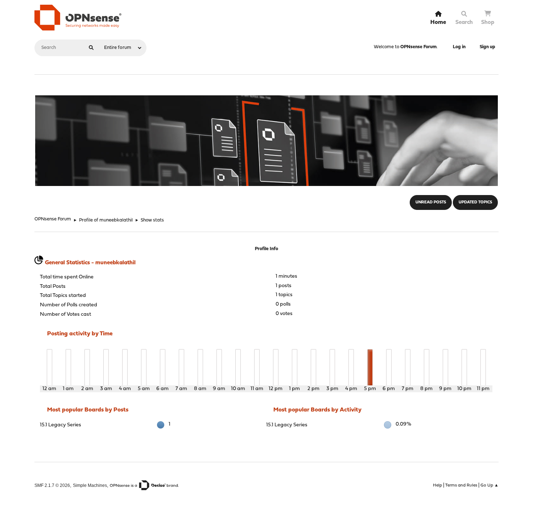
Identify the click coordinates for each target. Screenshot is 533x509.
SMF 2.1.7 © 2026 (52, 485)
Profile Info (266, 249)
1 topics (284, 295)
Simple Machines (90, 485)
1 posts (284, 286)
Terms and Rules (461, 485)
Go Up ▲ (489, 485)
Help (437, 485)
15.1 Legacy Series (60, 425)
